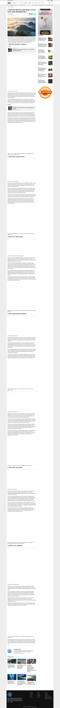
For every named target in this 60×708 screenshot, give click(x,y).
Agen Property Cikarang (48, 698)
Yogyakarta (23, 44)
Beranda (14, 2)
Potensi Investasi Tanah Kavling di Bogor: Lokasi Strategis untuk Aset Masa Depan (42, 39)
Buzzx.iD (46, 692)
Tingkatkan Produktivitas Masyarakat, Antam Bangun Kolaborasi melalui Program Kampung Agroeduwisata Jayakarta (31, 668)
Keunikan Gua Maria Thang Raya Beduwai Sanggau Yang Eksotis (11, 666)
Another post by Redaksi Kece (19, 653)
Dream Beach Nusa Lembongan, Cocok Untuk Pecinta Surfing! (31, 683)
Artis (33, 2)
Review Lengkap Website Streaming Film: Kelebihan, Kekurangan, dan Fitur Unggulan (42, 75)
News (19, 2)
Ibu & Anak (29, 2)
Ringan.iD (46, 694)
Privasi (38, 692)
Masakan (25, 2)
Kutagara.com (47, 695)
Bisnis (22, 2)
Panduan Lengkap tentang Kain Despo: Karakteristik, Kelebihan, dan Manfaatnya (42, 81)
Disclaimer (31, 694)
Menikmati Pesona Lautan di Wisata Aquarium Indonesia (11, 682)
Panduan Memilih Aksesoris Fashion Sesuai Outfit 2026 (41, 51)
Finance (36, 2)
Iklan (30, 695)
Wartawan (39, 695)
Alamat (9, 233)
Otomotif (39, 2)
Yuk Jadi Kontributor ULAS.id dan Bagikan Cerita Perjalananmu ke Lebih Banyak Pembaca (42, 57)
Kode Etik (31, 692)
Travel (43, 2)
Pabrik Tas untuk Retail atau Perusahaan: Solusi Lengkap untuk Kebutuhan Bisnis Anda (29, 5)
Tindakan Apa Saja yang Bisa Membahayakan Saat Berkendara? (42, 69)
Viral (17, 2)
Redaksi (39, 694)
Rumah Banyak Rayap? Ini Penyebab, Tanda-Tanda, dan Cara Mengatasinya (42, 45)
